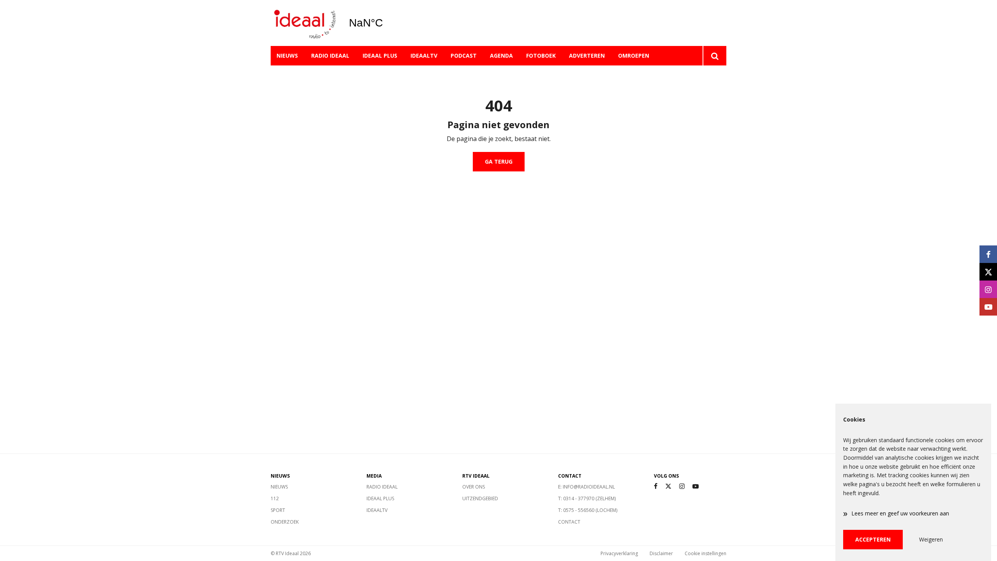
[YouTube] (695, 486)
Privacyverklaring (619, 553)
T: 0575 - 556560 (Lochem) (587, 510)
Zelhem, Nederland (386, 23)
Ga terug (499, 161)
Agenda (501, 55)
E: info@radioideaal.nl (586, 486)
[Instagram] (682, 486)
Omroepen (633, 55)
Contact (569, 522)
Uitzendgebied (480, 498)
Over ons (473, 486)
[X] (668, 486)
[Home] (304, 23)
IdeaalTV (423, 55)
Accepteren (873, 539)
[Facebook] (655, 486)
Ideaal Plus (380, 55)
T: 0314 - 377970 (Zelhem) (587, 498)
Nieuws (287, 55)
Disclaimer (661, 553)
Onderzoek (285, 522)
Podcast (464, 55)
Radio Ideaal (330, 55)
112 (275, 498)
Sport (278, 510)
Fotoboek (541, 55)
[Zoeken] (714, 55)
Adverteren (587, 55)
